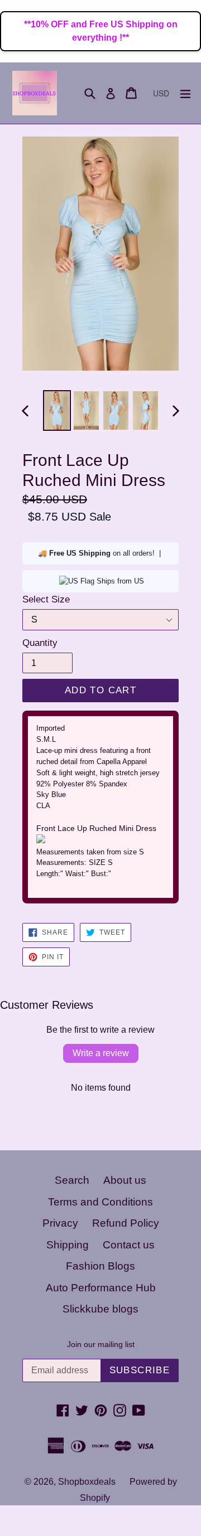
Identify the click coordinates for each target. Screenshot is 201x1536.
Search (72, 1180)
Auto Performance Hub (101, 1288)
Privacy (60, 1223)
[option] (56, 410)
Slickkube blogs (100, 1309)
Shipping (67, 1245)
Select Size (46, 599)
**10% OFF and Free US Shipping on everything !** (101, 31)
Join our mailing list (101, 1344)
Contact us (129, 1245)
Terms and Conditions (100, 1202)
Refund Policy (125, 1223)
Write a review (101, 1053)
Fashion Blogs (100, 1266)
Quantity (40, 643)
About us (124, 1180)
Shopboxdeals (87, 1481)
